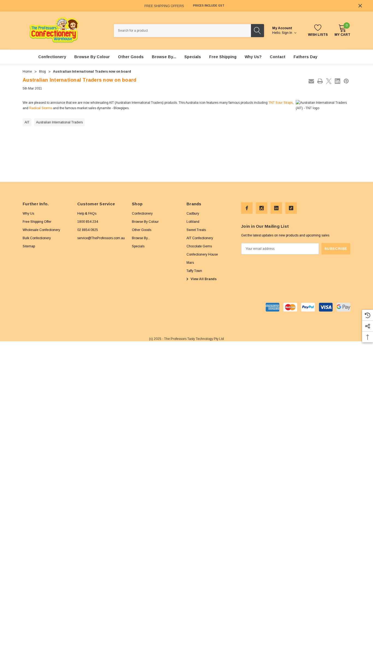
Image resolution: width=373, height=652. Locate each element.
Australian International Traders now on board (79, 80)
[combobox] (182, 30)
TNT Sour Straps (280, 103)
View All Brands (203, 279)
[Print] (320, 81)
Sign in (287, 32)
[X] (328, 81)
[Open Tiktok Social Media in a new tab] (291, 208)
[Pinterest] (346, 81)
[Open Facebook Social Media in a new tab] (247, 208)
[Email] (311, 81)
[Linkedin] (337, 81)
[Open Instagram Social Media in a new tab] (261, 208)
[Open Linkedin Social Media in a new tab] (276, 208)
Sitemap (29, 246)
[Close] (360, 5)
